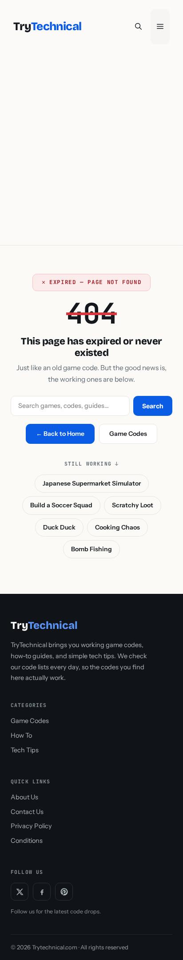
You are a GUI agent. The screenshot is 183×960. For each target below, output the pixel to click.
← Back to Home (60, 434)
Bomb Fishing (91, 549)
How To (21, 735)
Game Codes (128, 434)
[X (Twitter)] (19, 892)
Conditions (27, 841)
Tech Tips (25, 750)
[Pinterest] (64, 892)
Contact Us (27, 812)
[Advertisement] (91, 149)
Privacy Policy (31, 826)
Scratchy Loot (132, 505)
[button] (138, 26)
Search (152, 406)
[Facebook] (42, 892)
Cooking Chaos (117, 527)
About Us (24, 797)
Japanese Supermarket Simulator (92, 483)
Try (47, 26)
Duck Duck (59, 527)
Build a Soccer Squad (61, 505)
